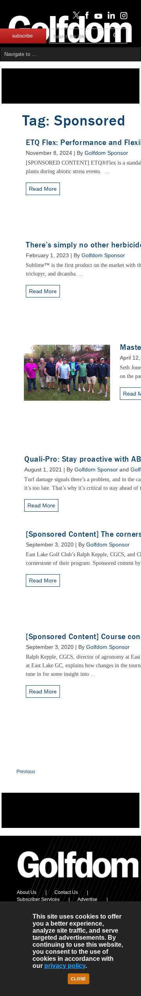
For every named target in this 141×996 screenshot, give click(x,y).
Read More (43, 189)
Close (78, 978)
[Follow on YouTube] (96, 17)
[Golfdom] (78, 881)
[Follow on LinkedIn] (109, 17)
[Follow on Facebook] (85, 17)
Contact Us (66, 892)
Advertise (88, 899)
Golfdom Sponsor (106, 153)
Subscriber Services (38, 899)
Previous (25, 771)
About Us (26, 892)
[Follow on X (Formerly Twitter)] (75, 17)
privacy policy (64, 965)
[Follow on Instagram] (121, 17)
